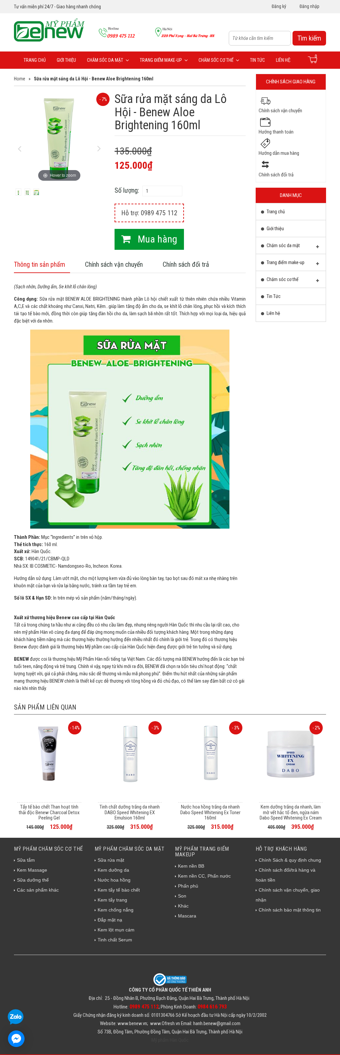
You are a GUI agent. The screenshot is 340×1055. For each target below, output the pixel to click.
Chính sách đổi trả (186, 264)
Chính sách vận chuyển (114, 264)
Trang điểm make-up (161, 60)
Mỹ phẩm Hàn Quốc (170, 1040)
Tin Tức (257, 60)
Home (19, 78)
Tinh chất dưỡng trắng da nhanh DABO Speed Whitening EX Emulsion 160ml (130, 812)
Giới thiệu (66, 60)
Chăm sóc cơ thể (216, 60)
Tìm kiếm (309, 38)
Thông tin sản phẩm (39, 264)
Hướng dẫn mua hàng (279, 153)
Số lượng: (127, 190)
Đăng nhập (309, 6)
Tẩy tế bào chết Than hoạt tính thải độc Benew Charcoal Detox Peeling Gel (49, 812)
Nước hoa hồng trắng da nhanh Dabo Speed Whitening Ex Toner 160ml (210, 812)
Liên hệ (283, 60)
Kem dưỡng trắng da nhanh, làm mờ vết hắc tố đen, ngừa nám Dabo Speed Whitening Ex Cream (291, 812)
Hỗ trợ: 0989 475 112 (149, 213)
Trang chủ (35, 60)
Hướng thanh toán (276, 132)
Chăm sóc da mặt (105, 60)
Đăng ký (279, 6)
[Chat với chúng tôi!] (16, 1038)
